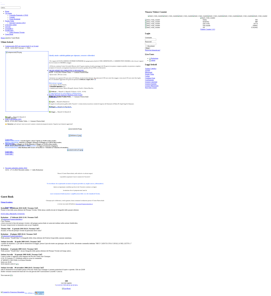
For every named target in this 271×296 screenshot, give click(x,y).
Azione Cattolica (150, 68)
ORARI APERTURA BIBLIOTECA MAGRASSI (66, 70)
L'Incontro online (11, 25)
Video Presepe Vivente (17, 32)
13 (73, 285)
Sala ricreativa (10, 144)
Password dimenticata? (152, 50)
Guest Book (9, 34)
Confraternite (149, 80)
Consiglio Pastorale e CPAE (18, 15)
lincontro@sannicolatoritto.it (84, 204)
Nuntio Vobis (9, 21)
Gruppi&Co (9, 28)
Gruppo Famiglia (150, 84)
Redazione (154, 58)
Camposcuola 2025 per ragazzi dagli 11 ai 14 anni (21, 46)
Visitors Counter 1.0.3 (207, 29)
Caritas (147, 76)
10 (67, 285)
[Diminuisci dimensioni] (4, 4)
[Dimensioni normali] (3, 4)
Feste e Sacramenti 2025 (13, 119)
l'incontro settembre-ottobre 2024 (16, 168)
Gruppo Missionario (151, 86)
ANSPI (147, 70)
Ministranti (148, 72)
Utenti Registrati (14, 19)
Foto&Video (9, 30)
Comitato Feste (150, 78)
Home (7, 11)
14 (75, 285)
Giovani (7, 27)
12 (71, 285)
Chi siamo (8, 13)
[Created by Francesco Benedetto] (12, 292)
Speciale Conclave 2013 (17, 23)
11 (69, 285)
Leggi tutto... (9, 152)
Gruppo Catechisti (151, 82)
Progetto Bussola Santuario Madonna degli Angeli (65, 95)
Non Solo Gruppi (151, 88)
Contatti (12, 17)
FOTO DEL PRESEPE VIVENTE (13, 214)
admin (153, 60)
